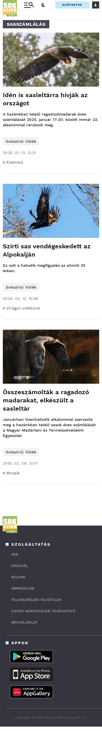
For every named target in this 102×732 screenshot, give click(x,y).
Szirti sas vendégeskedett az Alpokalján (47, 250)
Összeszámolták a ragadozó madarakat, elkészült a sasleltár (46, 400)
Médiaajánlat (24, 622)
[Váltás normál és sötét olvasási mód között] (43, 5)
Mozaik (13, 473)
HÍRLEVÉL (19, 566)
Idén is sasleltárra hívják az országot (45, 99)
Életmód (14, 162)
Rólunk (18, 577)
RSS (14, 554)
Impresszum (22, 588)
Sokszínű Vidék (21, 141)
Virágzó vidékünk (23, 308)
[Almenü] (29, 5)
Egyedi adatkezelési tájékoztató (43, 611)
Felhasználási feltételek (36, 600)
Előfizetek (72, 4)
